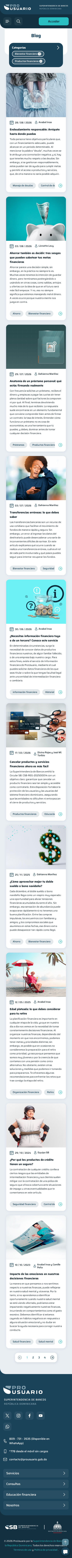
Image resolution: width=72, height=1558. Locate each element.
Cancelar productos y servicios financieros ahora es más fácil (29, 764)
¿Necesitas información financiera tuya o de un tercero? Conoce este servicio (35, 638)
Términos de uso (22, 1550)
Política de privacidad (45, 1550)
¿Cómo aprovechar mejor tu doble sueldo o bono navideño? (31, 883)
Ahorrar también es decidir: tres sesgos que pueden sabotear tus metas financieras (35, 257)
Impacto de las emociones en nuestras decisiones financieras (34, 1276)
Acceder (52, 22)
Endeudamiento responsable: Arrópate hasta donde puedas (35, 131)
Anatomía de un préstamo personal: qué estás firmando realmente (35, 383)
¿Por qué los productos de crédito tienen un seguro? (32, 1162)
